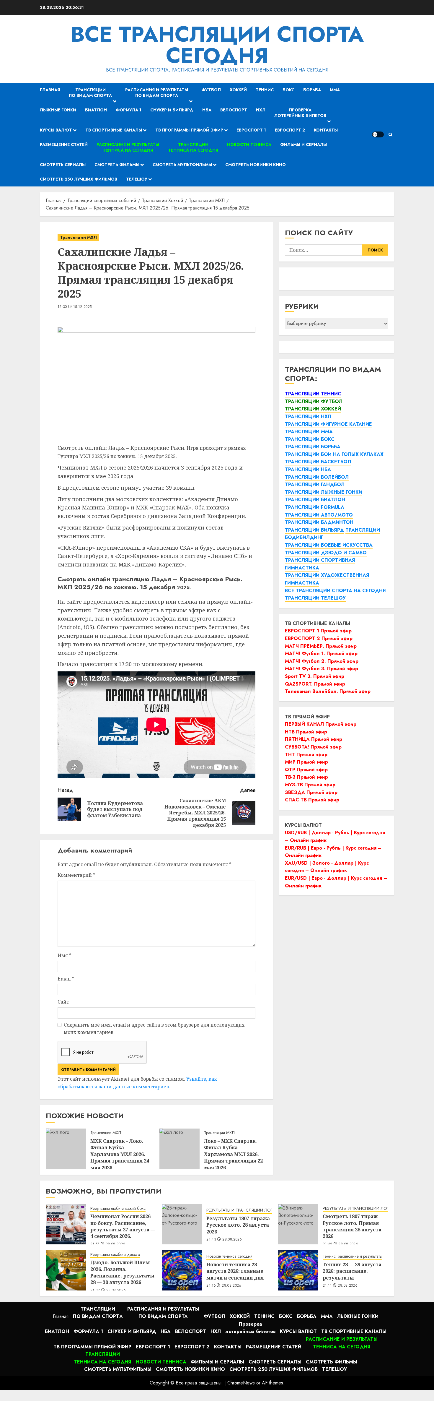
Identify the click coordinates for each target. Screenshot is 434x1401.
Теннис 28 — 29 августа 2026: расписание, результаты (352, 1271)
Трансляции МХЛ (78, 237)
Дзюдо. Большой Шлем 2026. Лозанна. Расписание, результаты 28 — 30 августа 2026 (122, 1272)
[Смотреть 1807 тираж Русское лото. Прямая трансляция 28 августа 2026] (298, 1224)
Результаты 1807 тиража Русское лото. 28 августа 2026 (238, 1225)
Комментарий (76, 875)
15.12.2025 (82, 307)
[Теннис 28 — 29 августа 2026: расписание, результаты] (298, 1270)
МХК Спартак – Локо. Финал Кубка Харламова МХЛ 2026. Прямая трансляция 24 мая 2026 (119, 1154)
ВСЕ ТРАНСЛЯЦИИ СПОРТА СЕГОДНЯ (217, 45)
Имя (64, 955)
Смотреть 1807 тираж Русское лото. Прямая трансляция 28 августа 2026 (352, 1226)
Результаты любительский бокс (118, 1208)
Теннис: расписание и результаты (352, 1256)
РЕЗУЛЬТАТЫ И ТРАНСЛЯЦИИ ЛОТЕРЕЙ (244, 1210)
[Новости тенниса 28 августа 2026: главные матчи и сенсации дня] (182, 1270)
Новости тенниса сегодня (229, 1256)
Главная (50, 90)
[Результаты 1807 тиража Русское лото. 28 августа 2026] (182, 1224)
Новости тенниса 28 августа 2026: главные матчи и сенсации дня (235, 1271)
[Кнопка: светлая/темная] (378, 134)
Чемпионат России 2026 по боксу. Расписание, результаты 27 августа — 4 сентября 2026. (122, 1226)
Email (66, 978)
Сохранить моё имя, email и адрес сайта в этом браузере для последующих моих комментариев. (154, 1029)
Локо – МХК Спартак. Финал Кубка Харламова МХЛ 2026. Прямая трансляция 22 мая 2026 (233, 1154)
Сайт (63, 1002)
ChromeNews (241, 1382)
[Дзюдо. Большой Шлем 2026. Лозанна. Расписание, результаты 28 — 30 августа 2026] (66, 1270)
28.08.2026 (232, 1239)
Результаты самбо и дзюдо (115, 1254)
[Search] (390, 134)
